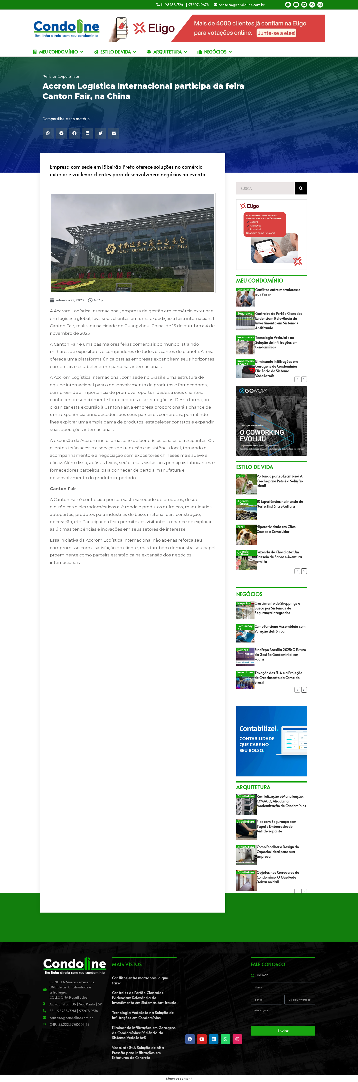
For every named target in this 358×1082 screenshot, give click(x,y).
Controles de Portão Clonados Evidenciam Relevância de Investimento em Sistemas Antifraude (278, 320)
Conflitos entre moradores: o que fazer (140, 980)
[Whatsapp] (312, 5)
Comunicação (245, 627)
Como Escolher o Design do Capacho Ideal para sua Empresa (278, 851)
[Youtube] (296, 5)
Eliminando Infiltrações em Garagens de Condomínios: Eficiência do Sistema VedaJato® (276, 368)
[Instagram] (320, 5)
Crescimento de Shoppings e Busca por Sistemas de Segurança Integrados (277, 608)
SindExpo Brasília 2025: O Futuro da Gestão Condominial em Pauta (280, 654)
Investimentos (245, 674)
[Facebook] (288, 5)
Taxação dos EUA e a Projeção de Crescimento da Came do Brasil (278, 677)
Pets (240, 476)
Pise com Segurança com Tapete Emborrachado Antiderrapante (276, 826)
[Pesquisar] (301, 188)
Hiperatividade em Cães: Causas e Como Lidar (276, 529)
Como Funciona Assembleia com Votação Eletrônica (280, 628)
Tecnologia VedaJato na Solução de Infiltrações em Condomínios (276, 342)
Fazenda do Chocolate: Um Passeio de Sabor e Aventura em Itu (279, 557)
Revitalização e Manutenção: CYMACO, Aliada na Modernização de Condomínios (281, 801)
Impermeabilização (245, 338)
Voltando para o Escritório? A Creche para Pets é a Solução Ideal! (280, 481)
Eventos (242, 649)
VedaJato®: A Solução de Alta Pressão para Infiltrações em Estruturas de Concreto (138, 1052)
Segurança (245, 313)
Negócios (243, 603)
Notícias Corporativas (61, 76)
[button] (48, 133)
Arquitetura (245, 796)
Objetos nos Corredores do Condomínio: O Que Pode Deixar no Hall (278, 877)
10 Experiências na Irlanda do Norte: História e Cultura (280, 504)
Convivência (245, 289)
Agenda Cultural (243, 502)
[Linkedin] (304, 5)
